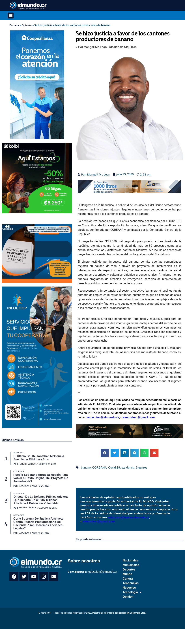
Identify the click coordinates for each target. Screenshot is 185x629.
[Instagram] (43, 576)
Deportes (129, 569)
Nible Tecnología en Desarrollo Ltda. (127, 613)
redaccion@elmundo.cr (102, 417)
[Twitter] (23, 576)
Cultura (128, 578)
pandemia (127, 467)
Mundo (127, 574)
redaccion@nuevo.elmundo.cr (128, 517)
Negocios (129, 587)
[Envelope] (53, 576)
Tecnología (130, 592)
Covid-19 (114, 467)
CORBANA (99, 467)
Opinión (27, 25)
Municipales (131, 565)
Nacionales (130, 560)
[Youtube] (33, 576)
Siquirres (141, 467)
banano (86, 467)
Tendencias (131, 583)
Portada (14, 25)
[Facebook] (13, 576)
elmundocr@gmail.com (139, 417)
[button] (11, 15)
